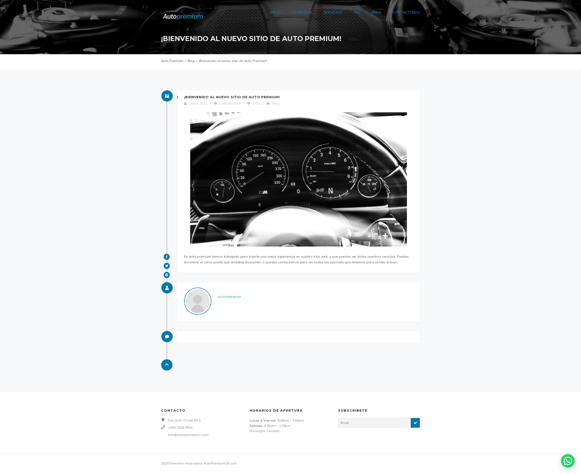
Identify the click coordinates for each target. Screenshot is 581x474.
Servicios (332, 12)
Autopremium (229, 296)
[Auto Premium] (183, 12)
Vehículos (302, 12)
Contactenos (406, 12)
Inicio (275, 12)
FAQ (357, 12)
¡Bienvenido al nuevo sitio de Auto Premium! (232, 97)
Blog (376, 12)
